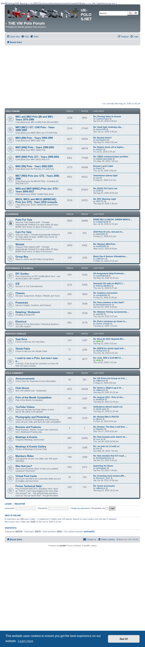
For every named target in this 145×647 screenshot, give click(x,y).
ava (97, 178)
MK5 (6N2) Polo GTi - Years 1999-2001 (37, 156)
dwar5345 (100, 234)
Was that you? (23, 466)
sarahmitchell (102, 276)
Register (20, 504)
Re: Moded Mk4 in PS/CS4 (106, 417)
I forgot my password (80, 508)
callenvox (100, 259)
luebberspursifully (104, 159)
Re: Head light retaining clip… (108, 127)
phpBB (62, 546)
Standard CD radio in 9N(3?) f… (109, 283)
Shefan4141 (101, 351)
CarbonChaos (102, 119)
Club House (22, 388)
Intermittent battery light (105, 175)
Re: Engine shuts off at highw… (109, 147)
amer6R (99, 314)
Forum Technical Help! (28, 486)
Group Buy (21, 256)
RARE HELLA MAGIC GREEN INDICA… (112, 219)
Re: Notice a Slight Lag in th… (108, 388)
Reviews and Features (28, 427)
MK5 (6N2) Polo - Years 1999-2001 (34, 147)
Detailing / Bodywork (27, 312)
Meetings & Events (26, 437)
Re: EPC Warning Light (104, 199)
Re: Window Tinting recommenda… (111, 312)
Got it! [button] (124, 638)
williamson (100, 380)
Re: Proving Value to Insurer (107, 116)
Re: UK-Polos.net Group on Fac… (110, 378)
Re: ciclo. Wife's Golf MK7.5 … (108, 358)
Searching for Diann (103, 466)
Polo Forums (13, 111)
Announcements (25, 378)
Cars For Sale (23, 232)
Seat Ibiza (21, 339)
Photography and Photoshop (32, 417)
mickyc (99, 149)
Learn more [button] (25, 641)
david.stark (101, 409)
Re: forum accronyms (104, 486)
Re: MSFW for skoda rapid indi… (109, 348)
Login (8, 504)
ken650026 (101, 246)
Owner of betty (103, 323)
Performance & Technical (20, 268)
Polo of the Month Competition (33, 397)
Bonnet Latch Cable (103, 166)
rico (97, 448)
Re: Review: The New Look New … (110, 427)
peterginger (101, 468)
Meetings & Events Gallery (30, 446)
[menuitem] (25, 36)
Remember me (98, 508)
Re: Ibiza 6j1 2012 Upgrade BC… (109, 339)
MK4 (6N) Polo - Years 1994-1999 (34, 138)
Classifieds (12, 214)
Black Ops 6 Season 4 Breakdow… (110, 256)
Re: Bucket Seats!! (102, 138)
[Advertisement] (72, 73)
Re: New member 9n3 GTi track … (110, 456)
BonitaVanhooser (104, 305)
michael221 (101, 140)
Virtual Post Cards (26, 476)
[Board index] (43, 12)
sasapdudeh (101, 295)
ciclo (98, 341)
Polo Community (14, 373)
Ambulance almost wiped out (108, 407)
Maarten (100, 429)
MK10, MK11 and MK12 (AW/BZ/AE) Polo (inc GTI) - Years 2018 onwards (36, 201)
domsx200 (101, 129)
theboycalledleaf (103, 286)
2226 (98, 191)
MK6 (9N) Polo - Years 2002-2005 (34, 166)
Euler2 (99, 168)
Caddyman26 (102, 222)
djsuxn (99, 419)
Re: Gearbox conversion (105, 293)
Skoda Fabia (22, 348)
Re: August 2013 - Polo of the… (109, 397)
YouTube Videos (25, 407)
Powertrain (21, 302)
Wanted (19, 244)
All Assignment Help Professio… (109, 273)
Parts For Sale (23, 219)
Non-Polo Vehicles (16, 334)
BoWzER (100, 399)
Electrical (20, 321)
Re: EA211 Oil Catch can (105, 188)
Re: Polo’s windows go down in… (110, 321)
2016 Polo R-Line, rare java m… (108, 232)
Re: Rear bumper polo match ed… (110, 437)
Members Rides (24, 456)
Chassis (20, 293)
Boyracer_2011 (103, 478)
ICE (17, 283)
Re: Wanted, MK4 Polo (104, 244)
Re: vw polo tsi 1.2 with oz (106, 446)
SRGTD (99, 201)
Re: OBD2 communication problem (110, 156)
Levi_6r (99, 439)
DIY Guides (22, 273)
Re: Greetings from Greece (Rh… (109, 476)
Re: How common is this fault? (108, 302)
